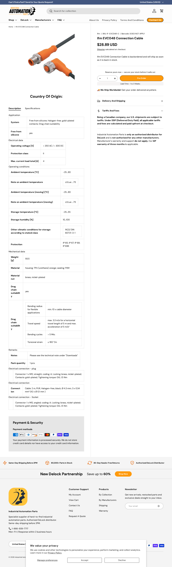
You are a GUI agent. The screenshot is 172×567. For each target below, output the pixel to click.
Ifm (98, 33)
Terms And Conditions (132, 20)
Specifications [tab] (32, 108)
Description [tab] (15, 108)
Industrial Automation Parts (25, 557)
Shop (11, 20)
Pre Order (141, 78)
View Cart (73, 500)
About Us (94, 20)
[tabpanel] (46, 262)
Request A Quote (77, 516)
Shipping (101, 49)
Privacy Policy (109, 20)
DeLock (24, 20)
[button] (162, 11)
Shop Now (123, 474)
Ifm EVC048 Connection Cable (27, 27)
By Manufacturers (107, 500)
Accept (84, 560)
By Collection (105, 494)
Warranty (103, 510)
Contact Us (74, 505)
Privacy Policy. (55, 552)
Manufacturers (43, 20)
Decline (122, 560)
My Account (75, 494)
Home (11, 27)
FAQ (60, 20)
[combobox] (93, 11)
